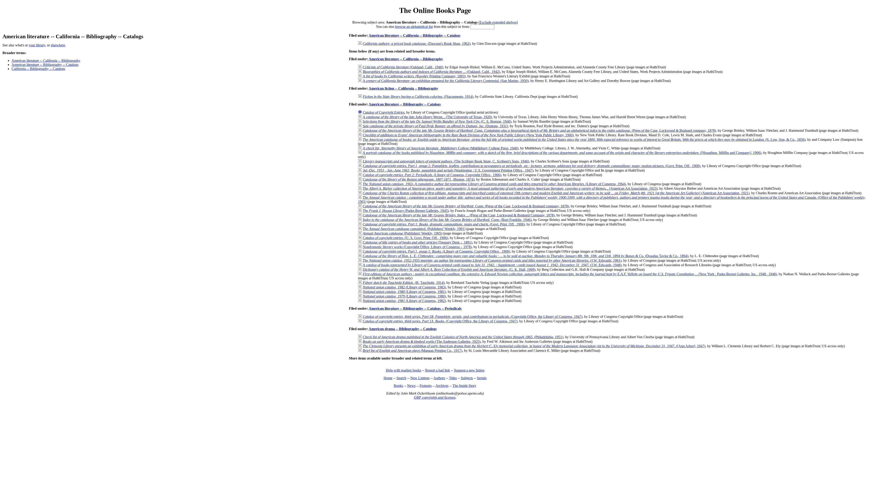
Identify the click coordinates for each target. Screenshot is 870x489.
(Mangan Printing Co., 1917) (412, 350)
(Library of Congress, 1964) (494, 184)
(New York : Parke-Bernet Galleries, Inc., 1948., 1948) (570, 274)
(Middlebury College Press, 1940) (440, 148)
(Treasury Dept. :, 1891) (417, 242)
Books (398, 386)
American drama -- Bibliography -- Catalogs (403, 329)
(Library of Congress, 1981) (404, 292)
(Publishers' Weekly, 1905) (402, 233)
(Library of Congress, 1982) (404, 301)
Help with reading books (403, 370)
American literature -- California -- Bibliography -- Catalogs (414, 35)
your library (37, 45)
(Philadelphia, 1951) (463, 337)
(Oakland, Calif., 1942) (431, 72)
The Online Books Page (435, 10)
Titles (453, 378)
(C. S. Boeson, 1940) (437, 121)
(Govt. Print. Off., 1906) (444, 224)
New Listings (420, 378)
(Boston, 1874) (418, 179)
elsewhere (58, 45)
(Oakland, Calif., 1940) (403, 67)
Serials (481, 378)
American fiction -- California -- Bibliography (403, 88)
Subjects (467, 378)
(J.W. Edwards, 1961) (492, 260)
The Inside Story (464, 386)
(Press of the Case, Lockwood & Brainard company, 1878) (539, 130)
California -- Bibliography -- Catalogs (38, 69)
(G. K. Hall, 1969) (449, 269)
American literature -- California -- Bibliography (46, 60)
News (411, 386)
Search (401, 378)
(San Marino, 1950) (446, 81)
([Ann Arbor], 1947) (534, 346)
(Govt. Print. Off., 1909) (531, 166)
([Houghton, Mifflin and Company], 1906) (562, 153)
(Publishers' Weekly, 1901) (414, 229)
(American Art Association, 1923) (510, 188)
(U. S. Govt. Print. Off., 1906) (405, 238)
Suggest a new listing (469, 370)
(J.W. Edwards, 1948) (492, 265)
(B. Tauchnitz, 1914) (404, 283)
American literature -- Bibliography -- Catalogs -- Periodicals (415, 308)
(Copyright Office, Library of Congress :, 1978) (417, 247)
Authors (439, 378)
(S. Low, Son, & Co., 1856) (584, 139)
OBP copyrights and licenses (434, 397)
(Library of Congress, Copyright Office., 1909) (436, 251)
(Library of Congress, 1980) (404, 296)
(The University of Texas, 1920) (427, 117)
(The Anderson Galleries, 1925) (422, 341)
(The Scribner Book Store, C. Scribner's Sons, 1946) (446, 161)
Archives (441, 386)
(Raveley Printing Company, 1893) (414, 76)
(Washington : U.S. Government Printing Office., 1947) (448, 170)
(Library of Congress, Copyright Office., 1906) (432, 175)
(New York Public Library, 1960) (468, 135)
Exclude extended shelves (498, 22)
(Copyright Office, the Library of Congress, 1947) (472, 317)
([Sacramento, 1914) (418, 96)
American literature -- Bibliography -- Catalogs (45, 65)
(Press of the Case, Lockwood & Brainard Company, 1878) (459, 215)
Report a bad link (437, 370)
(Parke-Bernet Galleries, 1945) (406, 211)
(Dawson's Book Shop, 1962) (416, 44)
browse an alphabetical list (414, 27)
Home (388, 378)
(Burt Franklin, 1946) (447, 220)
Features (426, 386)
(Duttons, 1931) (435, 126)
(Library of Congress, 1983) (404, 287)
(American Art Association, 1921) (556, 193)
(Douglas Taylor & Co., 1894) (525, 256)
